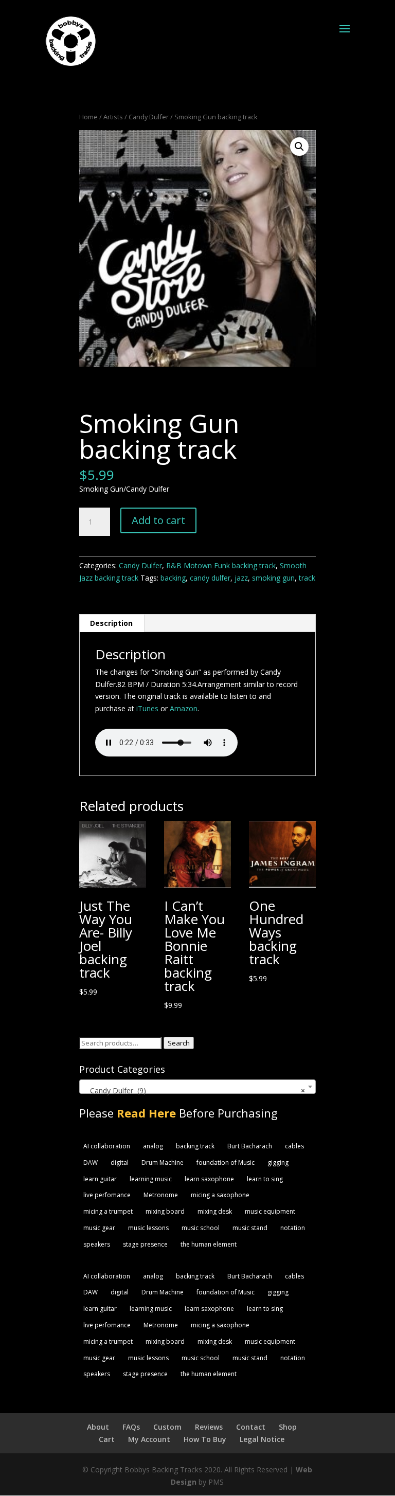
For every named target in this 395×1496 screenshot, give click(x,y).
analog (153, 1146)
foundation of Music (225, 1162)
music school (201, 1227)
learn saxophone (209, 1179)
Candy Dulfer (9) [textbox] (195, 1090)
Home (88, 116)
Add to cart (158, 520)
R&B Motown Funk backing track (221, 565)
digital (120, 1162)
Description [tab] (111, 623)
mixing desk (215, 1211)
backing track (195, 1146)
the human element (209, 1244)
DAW (90, 1162)
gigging (278, 1162)
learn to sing (265, 1179)
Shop (288, 1427)
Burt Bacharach (249, 1146)
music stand (249, 1227)
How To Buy (205, 1439)
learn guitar (100, 1179)
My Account (149, 1439)
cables (294, 1146)
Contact (250, 1427)
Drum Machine (162, 1162)
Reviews (209, 1427)
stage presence (145, 1244)
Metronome (160, 1195)
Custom (167, 1427)
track (307, 578)
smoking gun (273, 578)
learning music (151, 1179)
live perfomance (107, 1195)
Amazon (184, 708)
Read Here (146, 1113)
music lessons (148, 1227)
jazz (241, 578)
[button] (299, 146)
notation (292, 1227)
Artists (113, 116)
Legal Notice (262, 1439)
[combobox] (197, 1086)
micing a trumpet (108, 1211)
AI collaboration (106, 1146)
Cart (107, 1439)
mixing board (165, 1211)
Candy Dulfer (149, 116)
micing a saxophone (220, 1195)
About (98, 1427)
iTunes (147, 708)
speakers (96, 1244)
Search (179, 1043)
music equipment (270, 1211)
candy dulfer (210, 578)
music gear (99, 1227)
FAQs (131, 1427)
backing (173, 578)
